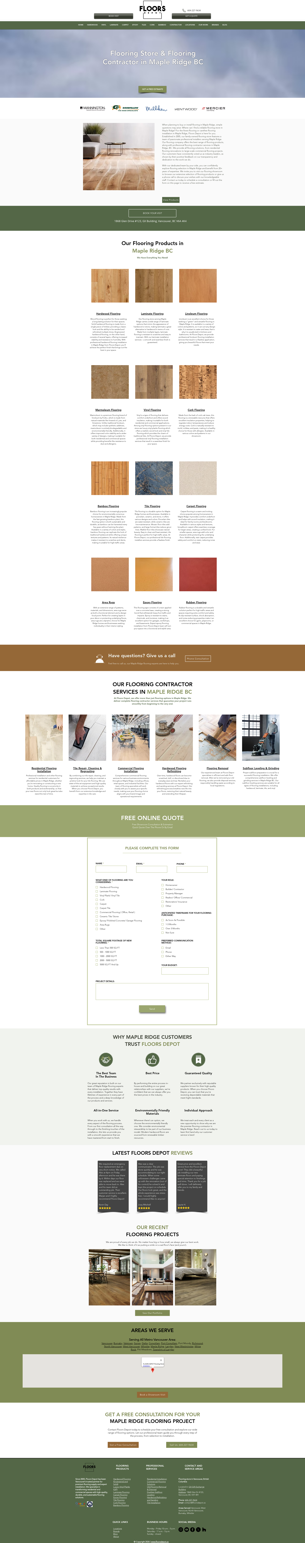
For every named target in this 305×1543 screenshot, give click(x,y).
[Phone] (184, 10)
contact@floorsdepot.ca (195, 1503)
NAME (99, 863)
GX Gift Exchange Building (96, 6)
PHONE (180, 864)
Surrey (137, 1343)
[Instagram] (180, 1529)
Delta (145, 1343)
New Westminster (184, 1346)
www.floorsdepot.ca (160, 1541)
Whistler (145, 1346)
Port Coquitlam (169, 1343)
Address (112, 6)
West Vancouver (131, 1346)
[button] (113, 16)
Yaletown (128, 1343)
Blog (115, 1534)
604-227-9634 (191, 1500)
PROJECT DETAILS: (105, 981)
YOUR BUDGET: (169, 965)
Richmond (197, 1343)
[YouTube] (186, 1529)
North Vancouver (113, 1346)
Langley (169, 1346)
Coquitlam (154, 1343)
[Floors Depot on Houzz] (204, 1529)
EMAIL (139, 864)
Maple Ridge (157, 1346)
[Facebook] (192, 1529)
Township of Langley (163, 1349)
